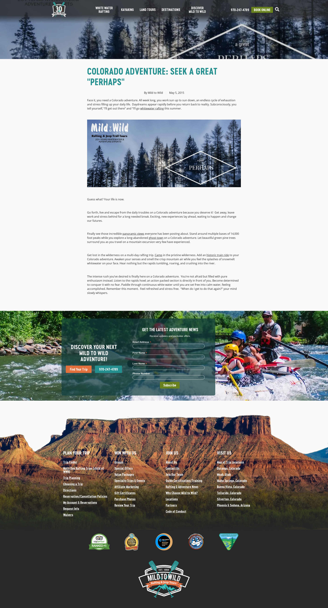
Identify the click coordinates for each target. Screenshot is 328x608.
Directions (69, 490)
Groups (118, 462)
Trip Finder (70, 462)
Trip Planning (71, 478)
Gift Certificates (124, 493)
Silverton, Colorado (229, 499)
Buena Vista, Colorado (231, 487)
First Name (140, 352)
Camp (158, 255)
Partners (171, 505)
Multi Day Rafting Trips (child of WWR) (83, 470)
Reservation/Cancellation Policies (85, 496)
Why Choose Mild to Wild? (182, 493)
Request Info (71, 508)
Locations (172, 499)
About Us (171, 462)
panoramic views (133, 234)
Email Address (142, 341)
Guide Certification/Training (184, 480)
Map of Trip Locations (230, 462)
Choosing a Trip (73, 484)
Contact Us (172, 468)
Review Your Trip (124, 505)
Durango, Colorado (228, 468)
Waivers (68, 515)
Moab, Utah (224, 474)
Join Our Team (174, 474)
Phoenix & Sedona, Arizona (233, 505)
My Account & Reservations (80, 502)
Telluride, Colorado (229, 493)
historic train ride (218, 255)
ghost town (156, 238)
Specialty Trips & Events (129, 480)
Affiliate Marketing (126, 487)
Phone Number (141, 373)
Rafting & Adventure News (182, 487)
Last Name (140, 363)
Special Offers (123, 468)
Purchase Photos (124, 499)
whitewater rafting (152, 108)
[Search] (277, 9)
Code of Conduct (176, 511)
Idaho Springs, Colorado (232, 480)
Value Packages (124, 474)
